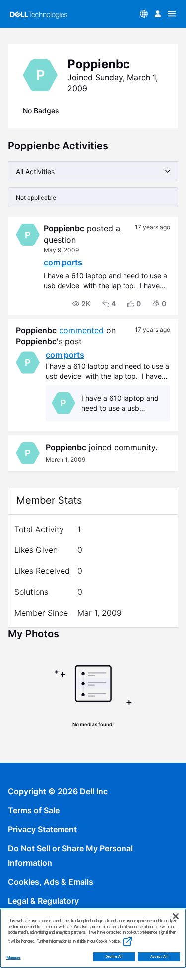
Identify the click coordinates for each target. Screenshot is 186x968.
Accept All (159, 957)
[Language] (144, 13)
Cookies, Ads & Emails (50, 882)
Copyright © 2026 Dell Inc (58, 791)
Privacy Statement (42, 829)
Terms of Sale (34, 810)
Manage (13, 957)
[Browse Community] (172, 13)
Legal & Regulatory (43, 901)
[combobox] (93, 171)
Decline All (114, 957)
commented (81, 330)
